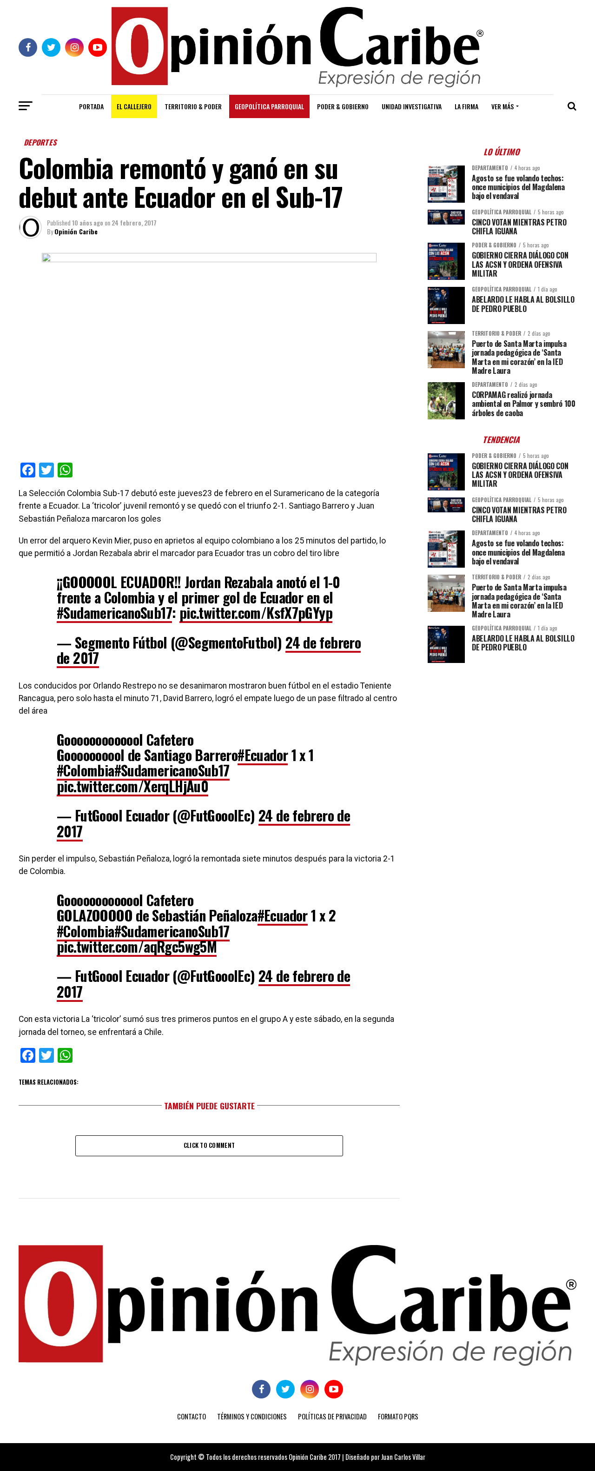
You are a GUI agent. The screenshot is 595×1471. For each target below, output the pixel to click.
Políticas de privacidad (332, 1416)
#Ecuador (263, 754)
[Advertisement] (502, 735)
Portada (91, 106)
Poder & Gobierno (343, 106)
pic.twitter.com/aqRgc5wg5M (137, 946)
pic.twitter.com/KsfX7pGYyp (255, 612)
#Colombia (85, 770)
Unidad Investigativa (412, 106)
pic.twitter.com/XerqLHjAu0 (132, 785)
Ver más (502, 106)
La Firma (466, 106)
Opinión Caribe (76, 231)
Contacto (191, 1416)
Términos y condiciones (252, 1416)
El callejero (134, 106)
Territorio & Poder (193, 106)
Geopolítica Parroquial (269, 106)
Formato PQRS (398, 1416)
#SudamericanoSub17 (114, 612)
